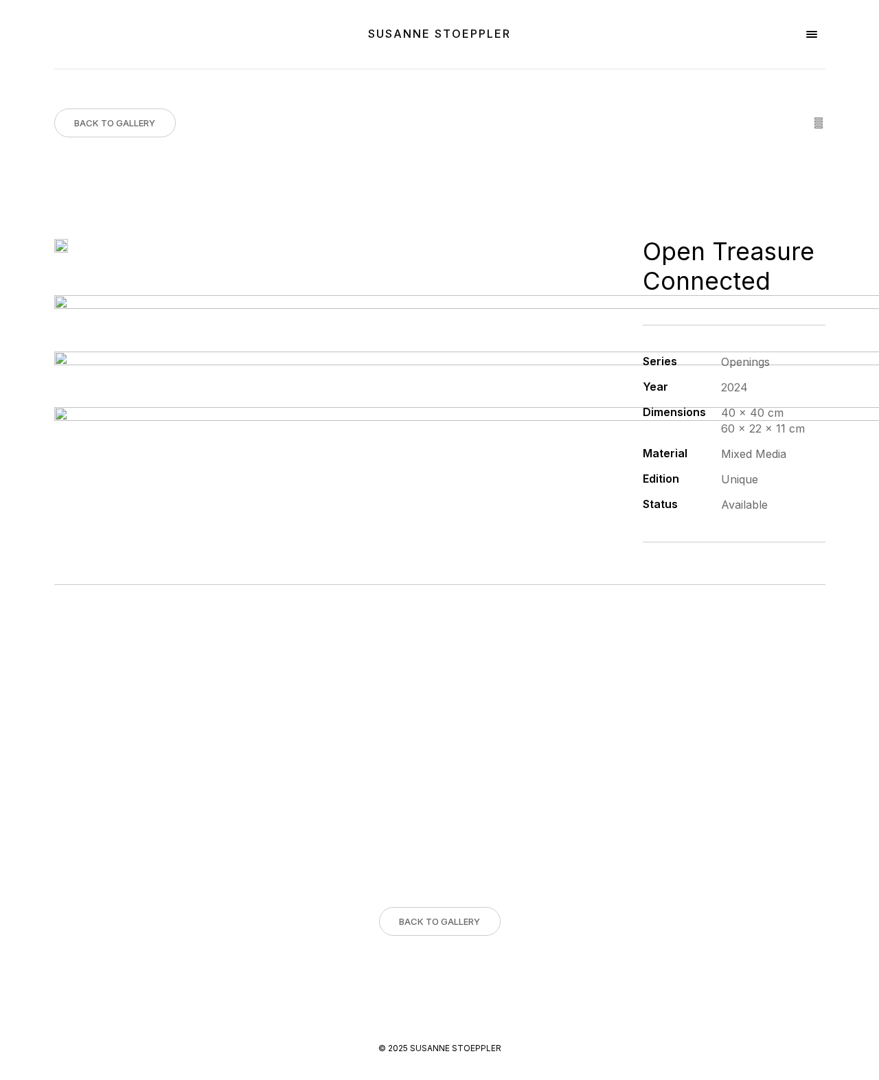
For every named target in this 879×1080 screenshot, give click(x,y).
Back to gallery (114, 122)
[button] (12, 1067)
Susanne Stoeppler (439, 34)
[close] (811, 34)
